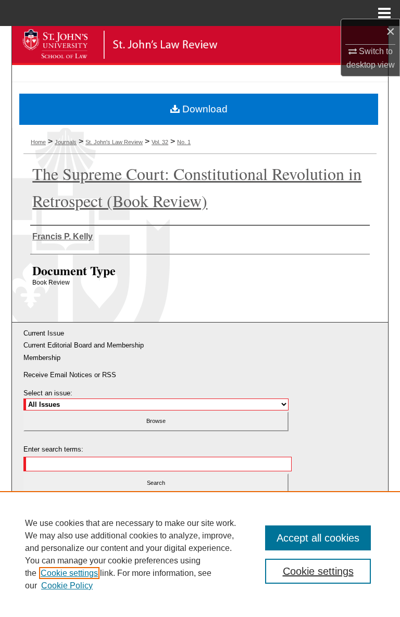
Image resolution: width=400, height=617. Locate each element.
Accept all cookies (318, 538)
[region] (200, 554)
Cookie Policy (67, 585)
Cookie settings (69, 573)
